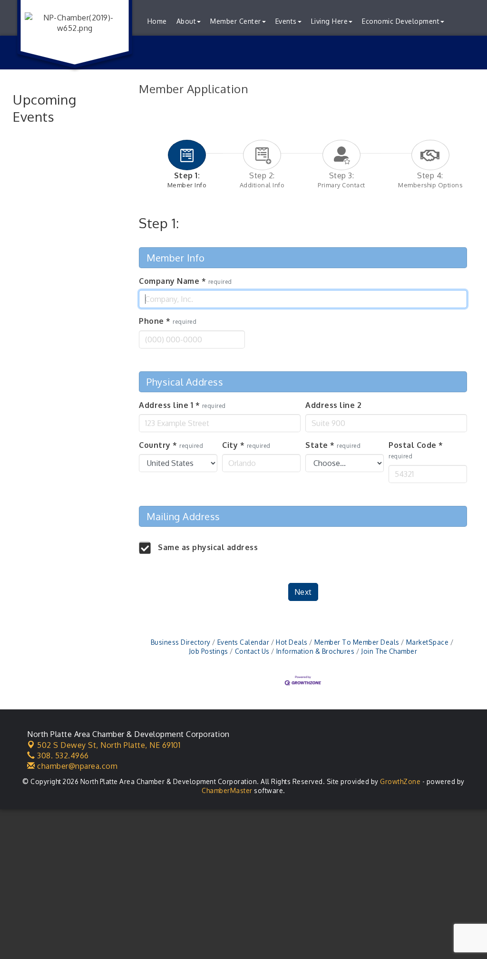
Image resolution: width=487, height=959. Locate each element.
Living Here (329, 21)
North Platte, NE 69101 (108, 745)
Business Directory (181, 642)
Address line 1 (182, 405)
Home (157, 21)
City (246, 445)
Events (286, 21)
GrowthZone (400, 781)
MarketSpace (427, 642)
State (332, 445)
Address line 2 (333, 405)
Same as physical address (208, 547)
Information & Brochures (315, 651)
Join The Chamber (389, 651)
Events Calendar (243, 642)
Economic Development (400, 21)
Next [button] (303, 592)
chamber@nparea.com (76, 766)
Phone (167, 321)
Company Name (185, 281)
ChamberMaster (227, 790)
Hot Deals (292, 642)
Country (171, 445)
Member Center (235, 21)
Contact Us (252, 651)
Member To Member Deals (356, 642)
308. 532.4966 (62, 755)
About (186, 21)
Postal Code (416, 450)
